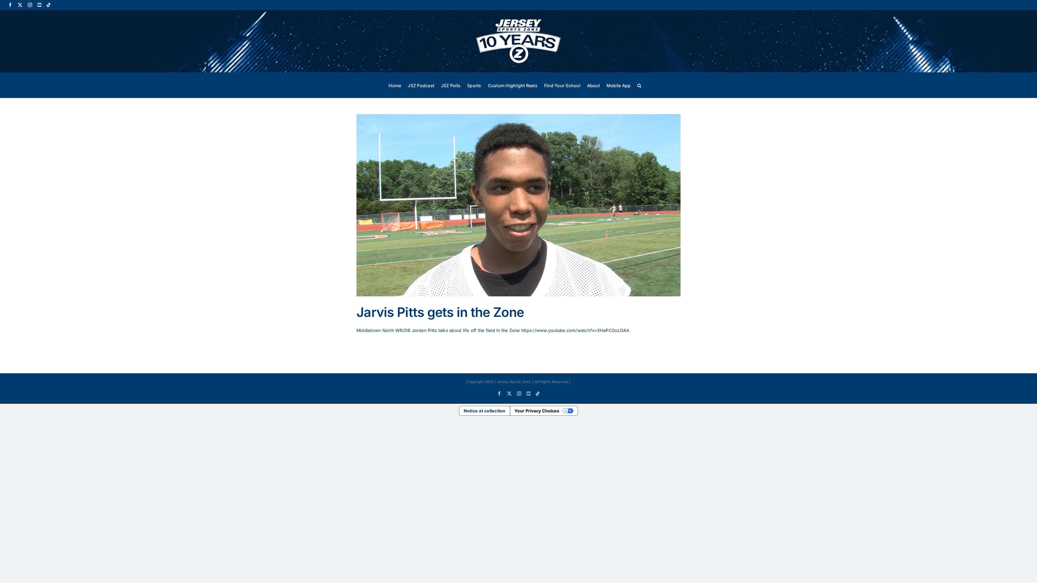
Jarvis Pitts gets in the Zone (440, 312)
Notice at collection (485, 410)
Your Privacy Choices (536, 410)
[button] (639, 85)
